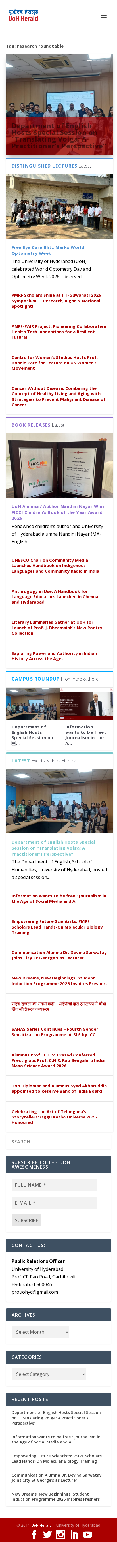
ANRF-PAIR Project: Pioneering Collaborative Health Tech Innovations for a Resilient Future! (59, 331)
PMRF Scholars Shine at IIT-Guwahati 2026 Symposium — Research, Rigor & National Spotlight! (56, 300)
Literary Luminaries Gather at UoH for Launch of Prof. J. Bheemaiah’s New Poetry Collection (57, 627)
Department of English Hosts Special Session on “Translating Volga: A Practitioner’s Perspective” (59, 135)
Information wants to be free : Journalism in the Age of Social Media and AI (59, 898)
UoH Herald (41, 1525)
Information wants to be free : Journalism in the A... (85, 735)
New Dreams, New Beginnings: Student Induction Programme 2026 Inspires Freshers (60, 980)
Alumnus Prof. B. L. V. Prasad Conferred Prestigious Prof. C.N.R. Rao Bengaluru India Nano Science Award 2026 (58, 1060)
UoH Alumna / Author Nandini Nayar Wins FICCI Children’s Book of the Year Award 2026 (58, 512)
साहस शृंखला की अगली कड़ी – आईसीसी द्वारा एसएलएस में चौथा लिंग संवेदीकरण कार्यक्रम (59, 1006)
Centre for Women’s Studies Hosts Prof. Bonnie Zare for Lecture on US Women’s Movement (55, 362)
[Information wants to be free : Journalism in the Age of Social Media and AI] (86, 704)
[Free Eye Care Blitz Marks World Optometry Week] (60, 206)
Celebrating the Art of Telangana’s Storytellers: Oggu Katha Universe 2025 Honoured (54, 1117)
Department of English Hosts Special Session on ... (32, 735)
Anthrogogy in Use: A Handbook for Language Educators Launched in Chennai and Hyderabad (55, 596)
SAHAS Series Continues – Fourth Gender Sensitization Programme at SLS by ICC (55, 1031)
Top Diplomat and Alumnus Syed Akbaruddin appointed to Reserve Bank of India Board (59, 1088)
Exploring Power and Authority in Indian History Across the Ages (54, 655)
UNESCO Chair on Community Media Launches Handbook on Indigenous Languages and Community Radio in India (55, 565)
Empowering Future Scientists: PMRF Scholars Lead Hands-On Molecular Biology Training (57, 926)
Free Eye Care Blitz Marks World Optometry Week (48, 250)
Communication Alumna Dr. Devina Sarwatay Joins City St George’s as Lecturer (59, 955)
